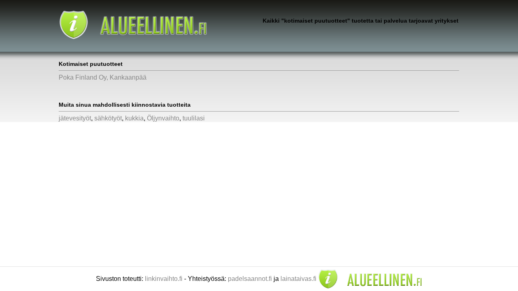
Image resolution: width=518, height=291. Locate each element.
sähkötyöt (108, 118)
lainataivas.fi (298, 278)
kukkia (134, 118)
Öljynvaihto (163, 118)
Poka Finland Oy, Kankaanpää (102, 77)
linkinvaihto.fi (164, 278)
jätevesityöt (75, 118)
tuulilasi (194, 118)
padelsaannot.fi (250, 278)
